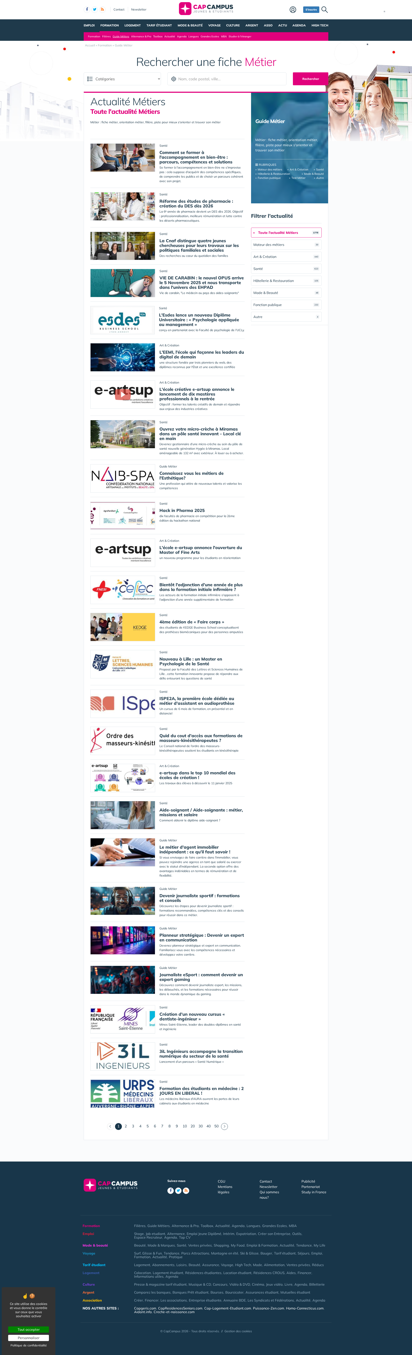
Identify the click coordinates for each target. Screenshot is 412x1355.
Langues (193, 36)
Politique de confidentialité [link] (29, 1345)
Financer (304, 1273)
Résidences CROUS (269, 1273)
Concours (220, 1284)
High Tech (320, 25)
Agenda (299, 25)
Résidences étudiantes (203, 1273)
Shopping (221, 1245)
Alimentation (274, 1265)
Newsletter (138, 9)
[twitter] (94, 9)
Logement (132, 25)
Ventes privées (200, 1245)
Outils (296, 1234)
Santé (320, 169)
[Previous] (110, 1126)
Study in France (313, 1192)
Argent (251, 25)
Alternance (176, 1234)
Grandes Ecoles (210, 36)
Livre (288, 1284)
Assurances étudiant (262, 1292)
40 (208, 1126)
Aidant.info (143, 1312)
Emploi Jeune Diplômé (204, 1234)
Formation (109, 25)
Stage (139, 1234)
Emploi (89, 25)
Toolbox (157, 36)
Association (92, 1300)
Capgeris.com (145, 1308)
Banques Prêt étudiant (191, 1292)
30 (200, 1126)
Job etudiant (155, 1234)
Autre (320, 178)
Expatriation (246, 1234)
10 (185, 1126)
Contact (119, 9)
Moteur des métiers (270, 169)
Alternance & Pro (141, 36)
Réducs (318, 1265)
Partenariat (310, 1186)
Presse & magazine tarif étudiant (160, 1284)
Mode (257, 1265)
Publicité (308, 1181)
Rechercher (310, 79)
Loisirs (181, 1265)
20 (193, 1126)
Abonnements (163, 1265)
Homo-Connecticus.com (305, 1308)
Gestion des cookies (238, 1331)
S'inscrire (311, 9)
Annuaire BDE (234, 1300)
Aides (291, 1273)
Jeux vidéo (274, 1284)
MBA (224, 36)
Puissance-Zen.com (268, 1308)
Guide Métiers (121, 36)
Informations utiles (149, 1276)
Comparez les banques (152, 1292)
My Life (319, 1245)
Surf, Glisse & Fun (148, 1253)
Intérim (228, 1234)
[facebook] (87, 9)
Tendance (304, 1245)
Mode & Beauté (314, 173)
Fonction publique (269, 178)
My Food (238, 1245)
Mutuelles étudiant (295, 1292)
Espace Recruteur (148, 1237)
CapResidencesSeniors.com (180, 1308)
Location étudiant (237, 1273)
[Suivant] (224, 1126)
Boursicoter (234, 1292)
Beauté (140, 1245)
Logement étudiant (168, 1273)
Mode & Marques (161, 1245)
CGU (221, 1181)
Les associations (174, 1300)
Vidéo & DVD (239, 1284)
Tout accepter (29, 1329)
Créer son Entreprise (274, 1234)
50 (216, 1126)
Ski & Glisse (249, 1253)
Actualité (169, 36)
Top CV (185, 1237)
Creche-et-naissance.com (174, 1312)
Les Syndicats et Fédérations (271, 1300)
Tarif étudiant (159, 25)
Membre (295, 10)
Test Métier (298, 178)
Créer (138, 1300)
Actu (282, 25)
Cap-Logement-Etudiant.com (227, 1308)
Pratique (176, 1257)
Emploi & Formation (262, 1245)
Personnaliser (28, 1338)
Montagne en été (224, 1253)
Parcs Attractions (195, 1253)
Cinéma (258, 1284)
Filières (106, 36)
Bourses (217, 1292)
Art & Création (299, 169)
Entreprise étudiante (205, 1300)
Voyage (214, 25)
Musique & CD (200, 1284)
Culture (233, 25)
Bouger (266, 1253)
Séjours (303, 1253)
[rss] (102, 9)
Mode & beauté (190, 25)
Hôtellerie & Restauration (274, 173)
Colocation (142, 1273)
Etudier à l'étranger (240, 36)
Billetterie (317, 1284)
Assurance (210, 1265)
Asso (268, 25)
